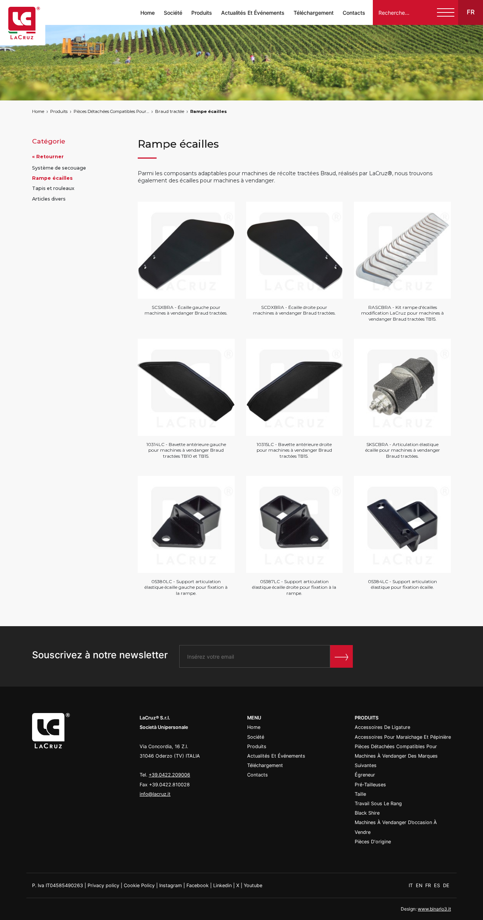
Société (173, 12)
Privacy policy (103, 885)
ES (437, 885)
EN (420, 885)
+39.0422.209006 (169, 775)
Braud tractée (169, 111)
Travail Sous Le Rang (378, 803)
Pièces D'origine (373, 841)
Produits (201, 12)
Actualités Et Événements (253, 12)
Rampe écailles (208, 111)
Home (147, 12)
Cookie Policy (139, 885)
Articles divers (49, 199)
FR (428, 885)
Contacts (354, 12)
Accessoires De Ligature (382, 727)
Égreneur (365, 775)
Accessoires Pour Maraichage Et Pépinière (403, 737)
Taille (360, 794)
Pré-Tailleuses (370, 784)
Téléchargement (314, 12)
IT (411, 885)
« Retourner (48, 156)
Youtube (253, 885)
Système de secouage (59, 168)
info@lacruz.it (155, 794)
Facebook (197, 885)
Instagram (170, 885)
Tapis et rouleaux (53, 188)
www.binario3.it (434, 909)
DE (446, 885)
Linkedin (222, 885)
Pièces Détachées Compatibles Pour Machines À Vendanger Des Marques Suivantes (111, 111)
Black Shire (367, 813)
